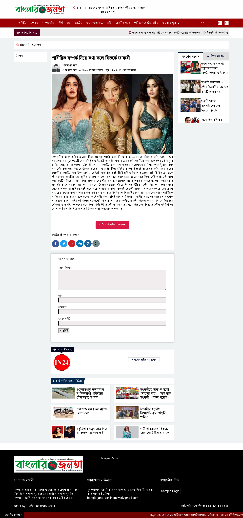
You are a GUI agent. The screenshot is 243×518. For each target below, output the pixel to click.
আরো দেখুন (169, 23)
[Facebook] (55, 243)
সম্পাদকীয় (48, 23)
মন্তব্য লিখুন (65, 268)
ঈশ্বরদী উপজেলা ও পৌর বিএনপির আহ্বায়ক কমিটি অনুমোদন (214, 87)
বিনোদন (36, 45)
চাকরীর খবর (123, 23)
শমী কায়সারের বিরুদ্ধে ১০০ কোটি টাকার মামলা (155, 431)
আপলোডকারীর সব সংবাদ (144, 359)
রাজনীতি (21, 23)
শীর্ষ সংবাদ (65, 23)
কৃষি (109, 23)
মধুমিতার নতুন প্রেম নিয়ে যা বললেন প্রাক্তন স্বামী (92, 431)
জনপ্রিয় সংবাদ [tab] (216, 56)
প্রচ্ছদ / (24, 45)
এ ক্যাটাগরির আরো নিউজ (67, 381)
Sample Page (109, 458)
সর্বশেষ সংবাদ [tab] (191, 57)
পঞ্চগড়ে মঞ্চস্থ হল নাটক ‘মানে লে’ (92, 411)
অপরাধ (34, 23)
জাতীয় (78, 23)
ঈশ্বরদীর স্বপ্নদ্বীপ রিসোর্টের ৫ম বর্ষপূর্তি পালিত (153, 413)
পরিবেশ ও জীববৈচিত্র (146, 23)
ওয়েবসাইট (64, 319)
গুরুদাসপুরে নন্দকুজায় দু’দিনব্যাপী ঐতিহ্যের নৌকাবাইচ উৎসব (90, 394)
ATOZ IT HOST (218, 506)
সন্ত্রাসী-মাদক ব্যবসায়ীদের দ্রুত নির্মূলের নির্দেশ (210, 105)
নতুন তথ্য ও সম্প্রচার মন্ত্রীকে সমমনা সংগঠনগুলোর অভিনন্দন (152, 32)
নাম (60, 295)
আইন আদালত (94, 23)
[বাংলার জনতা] (39, 9)
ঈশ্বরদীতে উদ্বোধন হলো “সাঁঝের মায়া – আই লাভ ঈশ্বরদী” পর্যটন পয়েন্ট (155, 394)
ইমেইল (62, 307)
